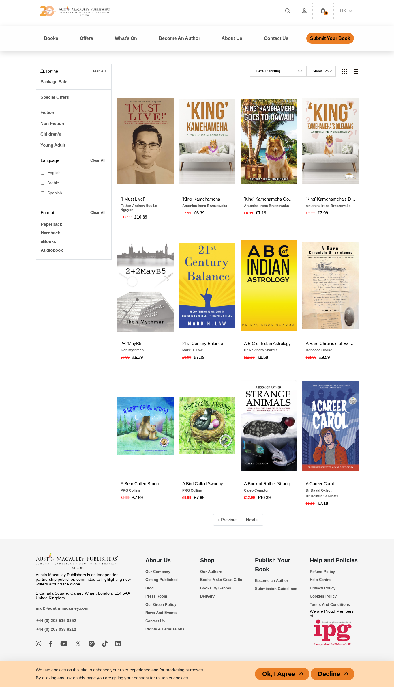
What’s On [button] (126, 38)
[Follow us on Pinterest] (92, 643)
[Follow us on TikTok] (105, 643)
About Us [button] (232, 38)
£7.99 (323, 212)
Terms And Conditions (330, 604)
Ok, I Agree (278, 673)
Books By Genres (215, 588)
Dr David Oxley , (319, 490)
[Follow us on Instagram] (39, 643)
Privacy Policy (322, 588)
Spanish (54, 193)
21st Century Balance (202, 343)
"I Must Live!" (133, 199)
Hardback (50, 232)
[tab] (344, 71)
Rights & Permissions (164, 629)
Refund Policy (322, 572)
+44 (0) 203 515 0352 (56, 620)
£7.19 (261, 212)
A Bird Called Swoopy (202, 483)
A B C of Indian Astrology (267, 343)
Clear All (98, 71)
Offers (86, 38)
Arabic (53, 183)
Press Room (156, 596)
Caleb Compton (256, 490)
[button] (323, 10)
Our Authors (211, 572)
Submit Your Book (330, 38)
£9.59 (263, 357)
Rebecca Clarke (319, 350)
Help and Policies (334, 560)
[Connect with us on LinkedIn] (118, 643)
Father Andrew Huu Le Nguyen (139, 208)
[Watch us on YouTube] (64, 643)
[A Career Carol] (330, 425)
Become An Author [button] (179, 38)
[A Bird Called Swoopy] (207, 425)
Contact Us (276, 38)
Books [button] (51, 38)
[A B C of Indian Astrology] (269, 285)
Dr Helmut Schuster (322, 496)
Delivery (207, 596)
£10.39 (140, 216)
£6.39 (199, 212)
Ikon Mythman (132, 350)
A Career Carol (320, 483)
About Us (158, 560)
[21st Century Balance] (207, 285)
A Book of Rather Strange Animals (269, 483)
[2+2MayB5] (145, 285)
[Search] (288, 10)
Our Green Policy (160, 604)
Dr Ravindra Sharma (261, 350)
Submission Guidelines (276, 589)
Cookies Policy (323, 596)
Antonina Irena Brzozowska (204, 206)
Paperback (51, 224)
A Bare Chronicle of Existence (331, 343)
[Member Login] (304, 10)
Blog (149, 588)
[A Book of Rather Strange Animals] (269, 425)
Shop (207, 560)
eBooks (48, 241)
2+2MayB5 (131, 343)
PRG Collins (130, 490)
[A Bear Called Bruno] (145, 425)
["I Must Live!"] (145, 141)
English (54, 173)
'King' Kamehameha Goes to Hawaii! (269, 199)
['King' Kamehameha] (207, 141)
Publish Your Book (272, 564)
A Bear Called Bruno (140, 483)
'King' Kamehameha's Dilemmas (331, 199)
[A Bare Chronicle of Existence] (330, 285)
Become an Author (271, 580)
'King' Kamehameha (201, 199)
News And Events (161, 613)
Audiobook (52, 250)
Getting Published (161, 580)
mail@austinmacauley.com (62, 608)
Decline (329, 673)
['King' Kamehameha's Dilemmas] (330, 141)
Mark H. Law (192, 350)
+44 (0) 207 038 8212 (56, 629)
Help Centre (320, 580)
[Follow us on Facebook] (52, 643)
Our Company (157, 572)
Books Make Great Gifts (221, 580)
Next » (252, 519)
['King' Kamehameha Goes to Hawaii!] (269, 141)
